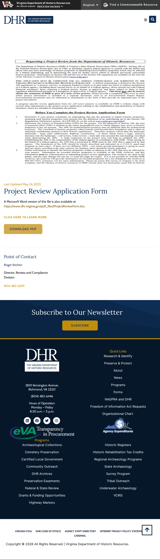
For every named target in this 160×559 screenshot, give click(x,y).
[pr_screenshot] (80, 111)
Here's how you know (48, 6)
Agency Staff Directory (80, 531)
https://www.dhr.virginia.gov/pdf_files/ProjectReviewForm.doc (44, 206)
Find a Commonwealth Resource (134, 4)
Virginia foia (23, 531)
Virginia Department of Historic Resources (43, 2)
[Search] (152, 19)
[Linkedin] (27, 420)
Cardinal (80, 535)
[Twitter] (46, 420)
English (91, 4)
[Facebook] (37, 420)
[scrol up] (147, 529)
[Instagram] (56, 420)
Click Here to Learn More (25, 217)
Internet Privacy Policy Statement (122, 531)
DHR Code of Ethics (48, 531)
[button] (145, 19)
